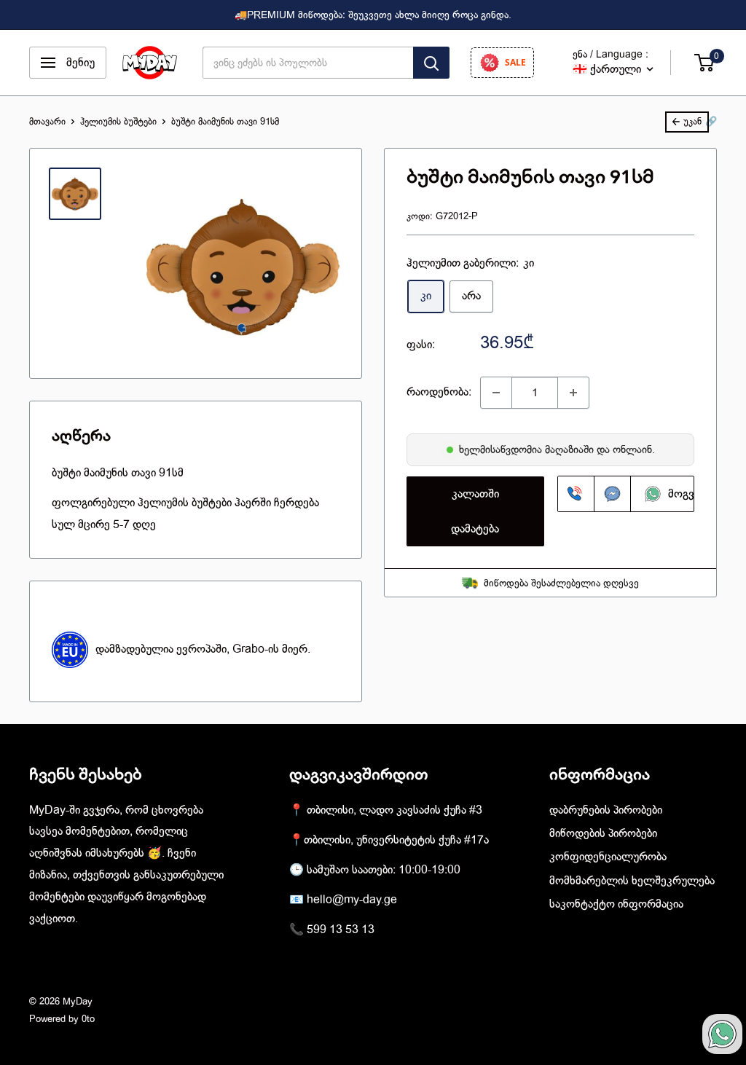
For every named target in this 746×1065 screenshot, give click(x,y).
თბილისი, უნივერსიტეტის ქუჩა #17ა (396, 839)
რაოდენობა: (439, 391)
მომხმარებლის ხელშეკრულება (632, 880)
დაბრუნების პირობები (605, 810)
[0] (705, 62)
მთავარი (47, 121)
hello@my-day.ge (352, 899)
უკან (692, 121)
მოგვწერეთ (693, 493)
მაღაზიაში (571, 449)
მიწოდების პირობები (603, 833)
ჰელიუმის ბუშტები (118, 121)
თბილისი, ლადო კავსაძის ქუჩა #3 (394, 810)
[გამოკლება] (496, 392)
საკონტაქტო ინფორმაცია (616, 904)
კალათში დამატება (475, 511)
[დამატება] (573, 392)
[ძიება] (431, 63)
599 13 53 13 (340, 929)
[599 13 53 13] (576, 493)
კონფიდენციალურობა (608, 856)
